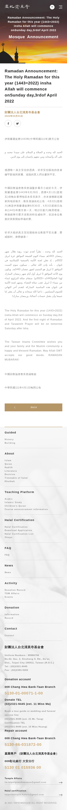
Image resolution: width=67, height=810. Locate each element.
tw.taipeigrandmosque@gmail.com (25, 782)
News (8, 572)
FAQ (7, 555)
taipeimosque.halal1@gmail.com (24, 794)
